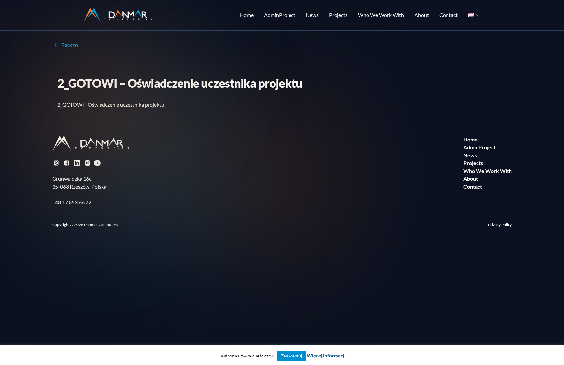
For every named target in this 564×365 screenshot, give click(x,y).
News (312, 15)
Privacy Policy (500, 224)
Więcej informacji (326, 355)
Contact (448, 15)
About (422, 15)
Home (247, 15)
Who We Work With (381, 15)
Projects (338, 15)
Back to (69, 45)
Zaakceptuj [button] (291, 355)
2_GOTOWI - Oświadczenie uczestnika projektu (110, 104)
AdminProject (279, 15)
